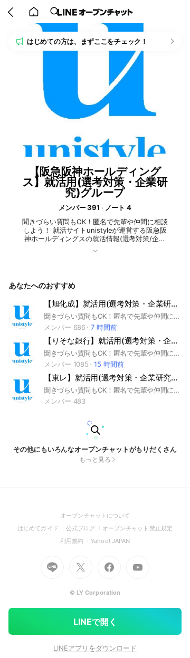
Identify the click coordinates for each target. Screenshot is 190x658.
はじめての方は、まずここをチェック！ (87, 41)
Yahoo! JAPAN (110, 541)
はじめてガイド (41, 528)
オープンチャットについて (95, 515)
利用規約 (75, 541)
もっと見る (95, 459)
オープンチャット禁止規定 (137, 528)
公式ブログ (84, 528)
